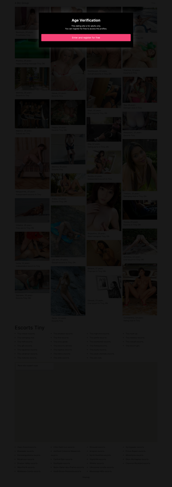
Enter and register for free (86, 37)
